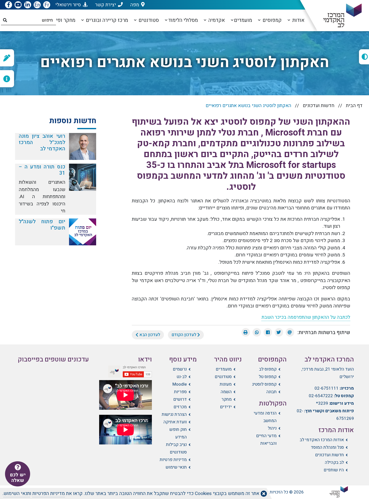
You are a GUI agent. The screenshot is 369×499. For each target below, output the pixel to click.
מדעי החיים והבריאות (266, 439)
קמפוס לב (268, 369)
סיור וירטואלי (68, 4)
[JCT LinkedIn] (27, 5)
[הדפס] (245, 332)
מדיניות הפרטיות (48, 493)
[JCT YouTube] (18, 5)
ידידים (226, 407)
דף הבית (354, 105)
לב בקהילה (334, 462)
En (37, 5)
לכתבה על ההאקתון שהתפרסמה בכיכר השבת (306, 317)
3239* (322, 403)
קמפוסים (271, 20)
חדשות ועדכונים (318, 105)
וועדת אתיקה (175, 422)
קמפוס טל (268, 377)
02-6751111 (327, 388)
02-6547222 (321, 396)
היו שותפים (334, 470)
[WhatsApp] (257, 332)
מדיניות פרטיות (173, 460)
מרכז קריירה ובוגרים (106, 20)
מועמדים (243, 20)
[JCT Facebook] (8, 5)
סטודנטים (148, 20)
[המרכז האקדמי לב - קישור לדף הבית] (338, 15)
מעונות (226, 384)
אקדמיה (216, 20)
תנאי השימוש (17, 493)
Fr (46, 5)
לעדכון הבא (149, 335)
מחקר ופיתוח (61, 20)
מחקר (226, 399)
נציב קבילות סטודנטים (176, 448)
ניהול (272, 428)
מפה (134, 4)
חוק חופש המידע (178, 433)
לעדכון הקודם (184, 335)
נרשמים (180, 369)
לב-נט (182, 377)
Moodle (179, 384)
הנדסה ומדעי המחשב (265, 417)
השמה (226, 392)
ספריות (180, 392)
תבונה (271, 392)
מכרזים (180, 407)
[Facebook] (268, 332)
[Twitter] (279, 332)
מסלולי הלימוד (183, 20)
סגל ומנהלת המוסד (327, 447)
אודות (297, 20)
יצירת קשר (105, 4)
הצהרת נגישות (174, 414)
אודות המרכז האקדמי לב (322, 440)
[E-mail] (290, 332)
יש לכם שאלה (18, 477)
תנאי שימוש (176, 467)
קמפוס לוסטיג (264, 384)
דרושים (180, 399)
